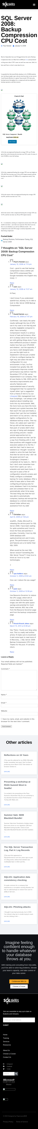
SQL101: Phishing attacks (17, 907)
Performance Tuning (22, 239)
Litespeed (13, 396)
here (27, 59)
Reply (12, 283)
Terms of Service (22, 1122)
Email (3, 703)
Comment (5, 669)
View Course (12, 141)
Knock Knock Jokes (21, 623)
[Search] (16, 1074)
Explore (7, 771)
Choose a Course (9, 1054)
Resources (7, 1045)
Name (4, 695)
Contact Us (7, 1057)
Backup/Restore (8, 239)
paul (15, 589)
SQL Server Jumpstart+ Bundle (12, 134)
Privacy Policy (8, 1122)
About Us (6, 1050)
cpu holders (18, 574)
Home (5, 1035)
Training (6, 1038)
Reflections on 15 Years (16, 755)
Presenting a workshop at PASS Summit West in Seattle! (17, 785)
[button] (34, 4)
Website (4, 711)
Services (6, 1041)
